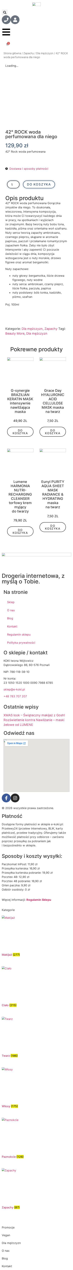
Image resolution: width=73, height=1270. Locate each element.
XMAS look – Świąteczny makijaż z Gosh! (34, 715)
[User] (15, 19)
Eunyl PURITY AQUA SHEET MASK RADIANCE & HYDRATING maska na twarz (52, 494)
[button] (5, 12)
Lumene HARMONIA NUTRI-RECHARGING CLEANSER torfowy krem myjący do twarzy (20, 496)
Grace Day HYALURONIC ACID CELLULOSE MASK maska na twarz (52, 401)
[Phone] (6, 19)
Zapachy (28, 53)
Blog (10, 618)
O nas (11, 610)
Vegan (6, 1235)
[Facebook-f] (6, 798)
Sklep (11, 602)
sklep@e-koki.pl (14, 689)
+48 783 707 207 (15, 696)
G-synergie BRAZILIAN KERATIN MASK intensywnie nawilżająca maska (20, 401)
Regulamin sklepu (18, 634)
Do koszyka (39, 184)
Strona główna (12, 53)
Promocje (8, 1227)
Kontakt (12, 626)
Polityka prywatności (21, 642)
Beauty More (14, 333)
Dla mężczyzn (44, 53)
